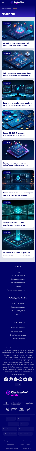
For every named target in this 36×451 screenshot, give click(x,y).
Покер (18, 314)
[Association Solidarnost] (29, 403)
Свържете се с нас (18, 275)
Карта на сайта (26, 448)
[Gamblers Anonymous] (21, 409)
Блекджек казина (18, 307)
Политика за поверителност (18, 290)
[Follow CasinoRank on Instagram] (11, 379)
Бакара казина (18, 303)
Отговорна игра (27, 441)
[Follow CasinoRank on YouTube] (20, 379)
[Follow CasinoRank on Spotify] (25, 379)
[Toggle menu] (3, 3)
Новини (18, 286)
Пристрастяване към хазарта (12, 441)
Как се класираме (18, 283)
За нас (18, 272)
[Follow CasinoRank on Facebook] (6, 379)
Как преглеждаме (18, 279)
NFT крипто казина (18, 331)
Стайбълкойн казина (18, 335)
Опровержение (10, 444)
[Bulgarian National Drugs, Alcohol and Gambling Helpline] (17, 403)
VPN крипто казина (18, 338)
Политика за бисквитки (12, 448)
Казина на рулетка (18, 311)
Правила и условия (25, 444)
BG (17, 385)
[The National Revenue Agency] (6, 403)
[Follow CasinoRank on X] (16, 379)
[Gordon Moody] (11, 409)
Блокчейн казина (18, 328)
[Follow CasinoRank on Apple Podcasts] (30, 379)
